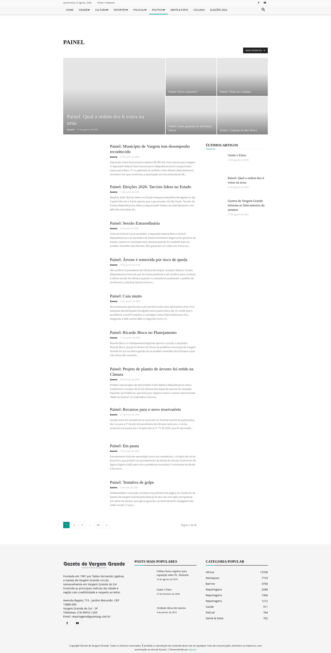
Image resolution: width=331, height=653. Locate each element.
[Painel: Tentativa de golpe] (84, 494)
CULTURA (100, 10)
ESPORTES (119, 10)
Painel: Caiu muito (126, 296)
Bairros (210, 583)
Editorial (69, 50)
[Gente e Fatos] (215, 162)
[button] (263, 9)
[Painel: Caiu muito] (84, 307)
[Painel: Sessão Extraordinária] (84, 235)
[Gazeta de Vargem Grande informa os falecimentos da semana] (215, 208)
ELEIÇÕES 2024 (218, 10)
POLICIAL (138, 10)
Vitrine (210, 572)
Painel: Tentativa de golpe (132, 482)
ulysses (193, 649)
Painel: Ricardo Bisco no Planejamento (143, 332)
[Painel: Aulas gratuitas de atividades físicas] (191, 115)
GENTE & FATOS (179, 10)
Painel (80, 50)
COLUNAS (199, 10)
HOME (69, 10)
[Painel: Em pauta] (84, 457)
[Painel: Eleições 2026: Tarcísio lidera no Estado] (84, 198)
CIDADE (83, 10)
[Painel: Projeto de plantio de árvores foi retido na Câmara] (84, 380)
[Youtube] (265, 2)
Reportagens (93, 50)
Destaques (212, 578)
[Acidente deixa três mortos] (144, 612)
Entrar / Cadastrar (106, 2)
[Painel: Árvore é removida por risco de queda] (84, 271)
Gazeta (71, 129)
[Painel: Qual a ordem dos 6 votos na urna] (114, 102)
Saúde (210, 607)
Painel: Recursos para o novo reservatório (145, 409)
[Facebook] (258, 2)
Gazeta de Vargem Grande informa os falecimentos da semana (246, 205)
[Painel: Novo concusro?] (191, 77)
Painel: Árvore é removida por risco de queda (148, 259)
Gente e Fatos (237, 155)
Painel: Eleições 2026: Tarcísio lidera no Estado (150, 186)
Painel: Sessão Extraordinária (135, 223)
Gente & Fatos (215, 618)
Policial (210, 612)
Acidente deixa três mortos (171, 608)
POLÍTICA (157, 10)
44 (98, 525)
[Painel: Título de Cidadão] (242, 77)
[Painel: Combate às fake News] (242, 115)
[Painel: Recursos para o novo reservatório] (84, 421)
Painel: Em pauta (124, 445)
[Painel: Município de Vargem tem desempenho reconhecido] (84, 158)
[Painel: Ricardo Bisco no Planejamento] (84, 344)
